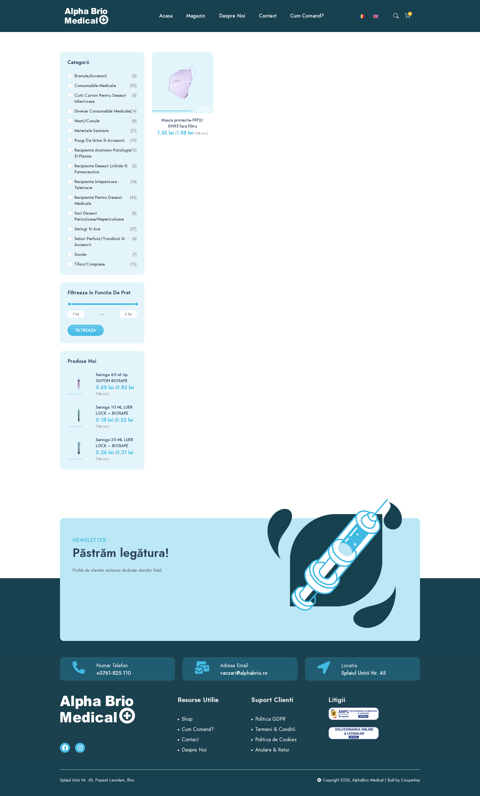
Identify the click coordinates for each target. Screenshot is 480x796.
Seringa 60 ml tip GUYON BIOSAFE (112, 378)
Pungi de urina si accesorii (99, 140)
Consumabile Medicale (95, 86)
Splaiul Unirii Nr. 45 (363, 673)
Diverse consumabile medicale (102, 111)
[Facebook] (65, 748)
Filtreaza (86, 330)
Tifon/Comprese (89, 264)
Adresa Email (234, 665)
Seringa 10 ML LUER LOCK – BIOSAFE (114, 410)
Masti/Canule (87, 121)
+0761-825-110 (113, 673)
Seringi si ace (87, 229)
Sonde (80, 254)
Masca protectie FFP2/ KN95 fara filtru (183, 123)
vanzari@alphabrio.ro (244, 673)
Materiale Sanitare (91, 131)
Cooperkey (410, 780)
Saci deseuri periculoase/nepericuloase (99, 216)
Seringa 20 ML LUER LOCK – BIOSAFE (114, 443)
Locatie (349, 665)
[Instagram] (80, 748)
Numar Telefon (112, 665)
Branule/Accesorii (90, 76)
